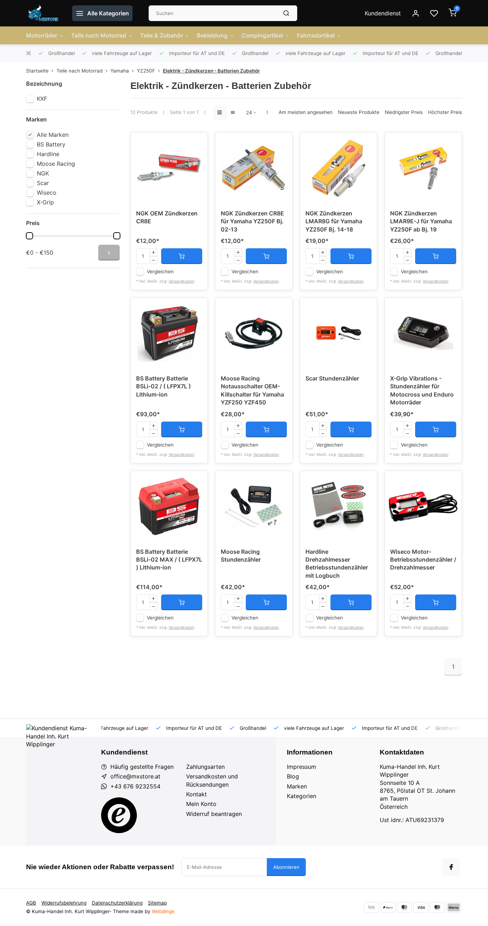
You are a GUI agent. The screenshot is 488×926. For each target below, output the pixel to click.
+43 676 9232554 (135, 786)
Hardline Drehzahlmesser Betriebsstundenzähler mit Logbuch (336, 563)
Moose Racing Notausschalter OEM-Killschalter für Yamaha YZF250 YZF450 (252, 390)
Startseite (37, 71)
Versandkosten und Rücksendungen (212, 780)
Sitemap (157, 903)
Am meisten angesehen (306, 112)
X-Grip (45, 202)
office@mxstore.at (135, 776)
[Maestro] (437, 907)
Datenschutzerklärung (117, 903)
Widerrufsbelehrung (63, 903)
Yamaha (119, 71)
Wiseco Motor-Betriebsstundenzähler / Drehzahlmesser (423, 559)
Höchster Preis (445, 112)
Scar (43, 182)
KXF (42, 98)
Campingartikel (262, 35)
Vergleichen (160, 271)
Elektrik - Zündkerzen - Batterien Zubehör (211, 71)
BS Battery (51, 144)
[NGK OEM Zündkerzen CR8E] (169, 168)
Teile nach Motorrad (98, 35)
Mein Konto (201, 803)
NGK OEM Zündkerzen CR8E (167, 217)
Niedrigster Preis (404, 112)
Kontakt (196, 794)
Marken (297, 786)
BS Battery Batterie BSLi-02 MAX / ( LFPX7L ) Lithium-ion (169, 559)
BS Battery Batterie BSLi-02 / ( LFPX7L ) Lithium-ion (163, 386)
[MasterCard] (404, 907)
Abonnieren (286, 867)
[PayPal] (387, 907)
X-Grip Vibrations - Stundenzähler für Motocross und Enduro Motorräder (422, 390)
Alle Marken (53, 134)
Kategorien (301, 796)
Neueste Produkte (358, 112)
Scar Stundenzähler (332, 378)
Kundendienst (383, 13)
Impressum (301, 766)
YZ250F (146, 71)
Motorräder (41, 35)
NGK (43, 173)
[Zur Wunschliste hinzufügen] (197, 143)
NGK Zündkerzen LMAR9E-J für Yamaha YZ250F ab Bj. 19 (421, 221)
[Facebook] (451, 867)
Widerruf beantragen (214, 813)
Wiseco (46, 192)
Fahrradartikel (316, 35)
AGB (31, 903)
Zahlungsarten (205, 766)
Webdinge (163, 911)
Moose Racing (56, 163)
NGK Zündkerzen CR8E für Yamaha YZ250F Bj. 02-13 (252, 221)
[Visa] (420, 907)
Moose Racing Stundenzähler (241, 555)
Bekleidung (212, 35)
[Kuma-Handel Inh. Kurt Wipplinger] (43, 13)
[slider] (29, 235)
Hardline (48, 154)
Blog (293, 776)
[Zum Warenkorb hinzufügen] (181, 256)
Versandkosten (181, 281)
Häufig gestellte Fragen (142, 766)
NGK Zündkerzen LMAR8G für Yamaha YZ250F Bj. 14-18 (333, 221)
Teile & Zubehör (161, 35)
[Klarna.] (453, 907)
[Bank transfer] (371, 907)
